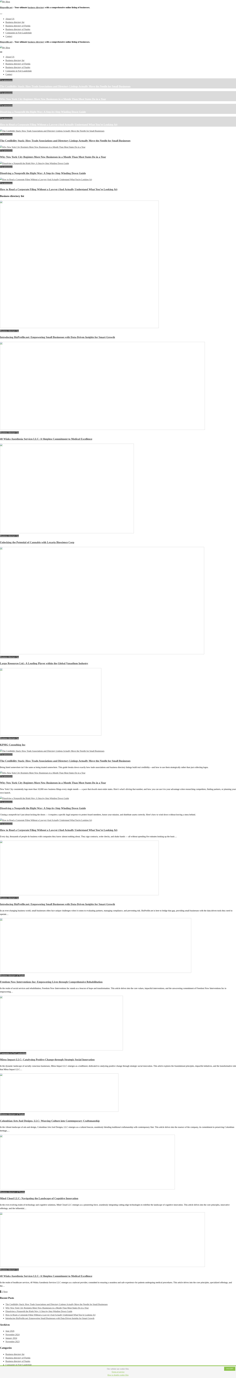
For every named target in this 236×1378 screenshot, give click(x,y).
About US (9, 19)
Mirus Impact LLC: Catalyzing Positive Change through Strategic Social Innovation (47, 1059)
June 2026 (9, 1331)
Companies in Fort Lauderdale (18, 33)
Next (5, 1291)
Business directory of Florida (17, 26)
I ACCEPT (229, 1369)
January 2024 (11, 1338)
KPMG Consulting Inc (12, 744)
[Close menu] (1, 13)
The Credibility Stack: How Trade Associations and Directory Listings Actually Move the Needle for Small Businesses (65, 86)
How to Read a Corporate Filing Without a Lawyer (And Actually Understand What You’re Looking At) (58, 124)
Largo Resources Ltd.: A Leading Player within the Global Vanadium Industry (44, 663)
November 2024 (12, 1334)
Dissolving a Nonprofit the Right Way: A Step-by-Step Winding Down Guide (43, 111)
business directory (36, 7)
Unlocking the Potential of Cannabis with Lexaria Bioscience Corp (37, 542)
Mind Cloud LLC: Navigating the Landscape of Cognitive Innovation (39, 1198)
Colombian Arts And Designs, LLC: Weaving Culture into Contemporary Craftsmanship (50, 1120)
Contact (8, 36)
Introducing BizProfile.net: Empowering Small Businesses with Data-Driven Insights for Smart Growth (57, 337)
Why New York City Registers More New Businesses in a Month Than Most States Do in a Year (53, 99)
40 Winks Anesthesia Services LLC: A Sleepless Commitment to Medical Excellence (46, 438)
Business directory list (14, 22)
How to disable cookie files (118, 1375)
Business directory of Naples (17, 29)
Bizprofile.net (6, 7)
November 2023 (12, 1341)
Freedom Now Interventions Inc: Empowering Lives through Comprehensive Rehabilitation (51, 981)
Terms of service (118, 1372)
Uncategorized (6, 80)
